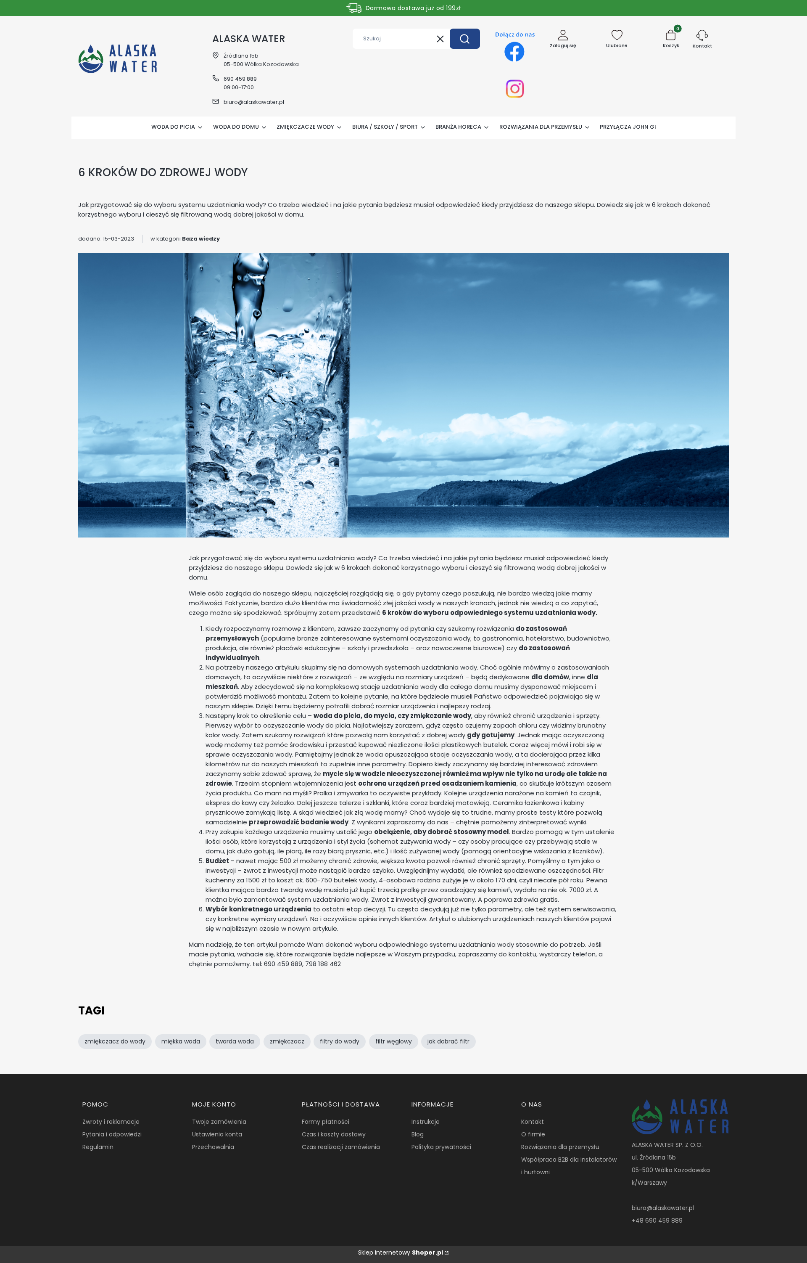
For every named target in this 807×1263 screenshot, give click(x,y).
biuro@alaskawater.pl (254, 102)
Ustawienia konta (217, 1134)
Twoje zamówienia (219, 1121)
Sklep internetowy (400, 1252)
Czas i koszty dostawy (334, 1134)
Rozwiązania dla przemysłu (560, 1147)
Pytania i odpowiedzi (112, 1134)
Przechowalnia (213, 1147)
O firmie (533, 1134)
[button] (465, 39)
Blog (417, 1134)
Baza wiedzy (201, 239)
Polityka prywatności (441, 1147)
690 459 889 (240, 79)
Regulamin (97, 1147)
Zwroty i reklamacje (111, 1121)
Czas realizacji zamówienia (341, 1147)
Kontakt (532, 1121)
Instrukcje (425, 1121)
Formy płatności (325, 1121)
